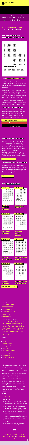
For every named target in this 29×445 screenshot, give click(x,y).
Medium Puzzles (11, 323)
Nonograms (5, 17)
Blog (3, 339)
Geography (15, 331)
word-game (16, 78)
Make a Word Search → (8, 176)
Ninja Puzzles (9, 2)
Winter (16, 326)
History (7, 334)
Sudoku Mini (8, 331)
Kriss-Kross (5, 15)
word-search (9, 78)
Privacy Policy (20, 436)
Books (3, 331)
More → (25, 17)
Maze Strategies (6, 352)
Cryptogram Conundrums (9, 311)
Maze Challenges (7, 307)
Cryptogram (13, 15)
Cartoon (21, 331)
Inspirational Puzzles (16, 329)
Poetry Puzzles (21, 333)
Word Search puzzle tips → (8, 159)
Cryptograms (21, 325)
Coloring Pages (21, 15)
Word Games (11, 321)
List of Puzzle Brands (8, 357)
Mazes (19, 17)
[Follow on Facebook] (14, 20)
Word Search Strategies (14, 126)
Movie (20, 326)
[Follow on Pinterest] (12, 20)
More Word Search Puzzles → (9, 286)
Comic (3, 334)
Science (25, 329)
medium (22, 78)
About (14, 438)
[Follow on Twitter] (19, 20)
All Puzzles (5, 321)
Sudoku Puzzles (6, 313)
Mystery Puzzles (6, 329)
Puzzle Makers (6, 355)
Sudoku (4, 326)
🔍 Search (6, 20)
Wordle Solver (6, 348)
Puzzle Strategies (7, 343)
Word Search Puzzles (13, 183)
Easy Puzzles (9, 325)
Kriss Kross (19, 323)
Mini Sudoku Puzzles (8, 314)
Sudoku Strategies (7, 345)
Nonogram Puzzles (7, 309)
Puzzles (8, 27)
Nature (21, 328)
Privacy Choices (6, 396)
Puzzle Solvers (6, 346)
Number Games (10, 326)
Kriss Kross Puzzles (7, 306)
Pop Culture (9, 328)
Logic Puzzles (19, 321)
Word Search (12, 17)
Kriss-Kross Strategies (8, 353)
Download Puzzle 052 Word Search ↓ (14, 120)
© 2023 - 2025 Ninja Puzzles (13, 434)
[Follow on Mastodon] (17, 20)
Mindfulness (5, 333)
